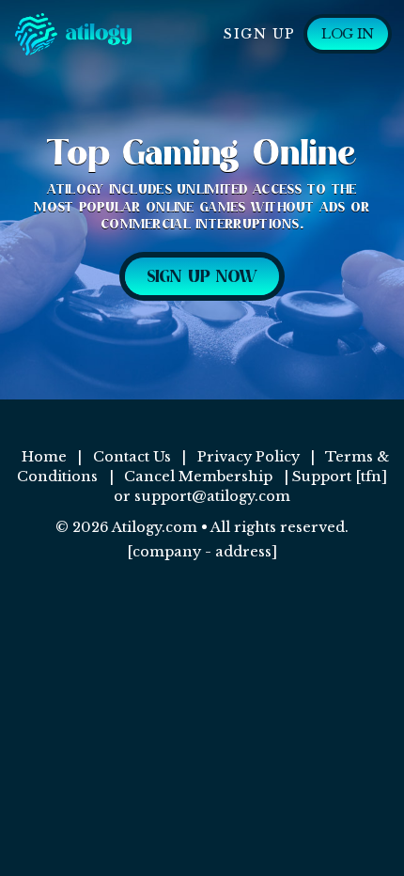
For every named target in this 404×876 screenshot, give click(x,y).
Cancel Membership (198, 476)
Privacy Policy (248, 456)
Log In (347, 33)
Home (44, 456)
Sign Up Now (202, 277)
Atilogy (119, 34)
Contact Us (132, 456)
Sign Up (259, 33)
